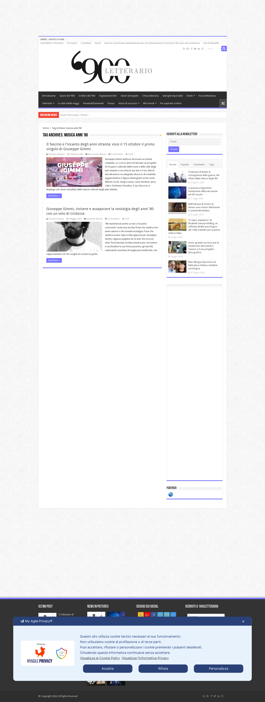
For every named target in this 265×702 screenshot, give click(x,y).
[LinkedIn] (198, 49)
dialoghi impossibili (173, 95)
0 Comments (117, 154)
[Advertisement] (194, 383)
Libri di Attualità (211, 43)
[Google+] (188, 49)
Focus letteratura (207, 95)
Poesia (111, 103)
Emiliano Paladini (56, 154)
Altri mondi (148, 103)
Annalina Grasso (56, 219)
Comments (199, 164)
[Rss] (184, 49)
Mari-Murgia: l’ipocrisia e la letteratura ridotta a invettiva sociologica (202, 265)
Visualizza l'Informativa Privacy (145, 658)
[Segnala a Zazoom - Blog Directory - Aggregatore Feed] (170, 494)
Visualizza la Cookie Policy (100, 658)
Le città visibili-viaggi (68, 103)
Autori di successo (127, 103)
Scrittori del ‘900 (87, 95)
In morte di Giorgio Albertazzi (75, 115)
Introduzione (49, 95)
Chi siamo (72, 43)
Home (98, 43)
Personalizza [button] (218, 668)
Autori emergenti (129, 95)
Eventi (190, 95)
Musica (103, 154)
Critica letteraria (150, 95)
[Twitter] (195, 49)
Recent (172, 164)
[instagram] (202, 49)
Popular (185, 164)
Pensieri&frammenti (93, 103)
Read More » (54, 196)
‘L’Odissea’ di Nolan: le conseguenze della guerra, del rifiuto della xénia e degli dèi (203, 175)
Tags (211, 164)
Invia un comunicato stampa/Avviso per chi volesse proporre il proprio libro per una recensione (152, 43)
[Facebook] (192, 49)
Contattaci (86, 43)
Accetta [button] (108, 668)
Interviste (47, 103)
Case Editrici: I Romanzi (51, 43)
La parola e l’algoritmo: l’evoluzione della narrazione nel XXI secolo (203, 191)
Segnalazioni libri (108, 95)
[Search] (224, 48)
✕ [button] (243, 621)
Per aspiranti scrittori (171, 103)
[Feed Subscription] (161, 135)
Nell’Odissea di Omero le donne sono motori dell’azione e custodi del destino (204, 207)
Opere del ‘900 (67, 95)
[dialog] (132, 649)
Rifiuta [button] (163, 668)
